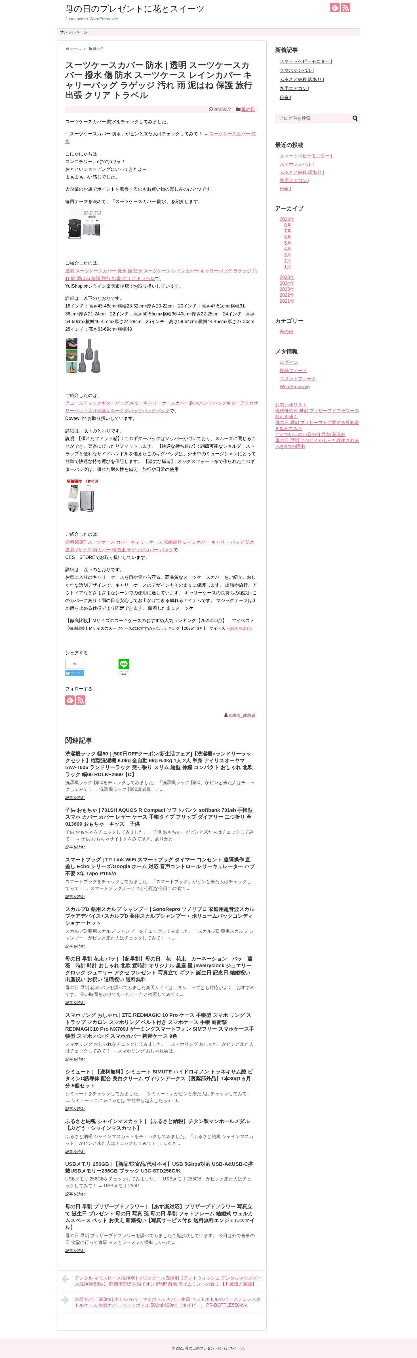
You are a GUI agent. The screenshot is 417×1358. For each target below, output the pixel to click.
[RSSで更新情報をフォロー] (345, 7)
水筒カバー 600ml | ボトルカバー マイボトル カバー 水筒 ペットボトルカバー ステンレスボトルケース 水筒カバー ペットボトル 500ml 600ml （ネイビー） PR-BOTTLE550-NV (168, 1302)
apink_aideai (242, 715)
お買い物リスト (291, 404)
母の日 (248, 109)
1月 (287, 266)
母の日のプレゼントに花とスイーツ (135, 8)
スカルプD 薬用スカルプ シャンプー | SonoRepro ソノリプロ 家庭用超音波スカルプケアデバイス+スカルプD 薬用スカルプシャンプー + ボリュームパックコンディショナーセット (159, 916)
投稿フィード (293, 370)
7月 (287, 231)
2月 (287, 261)
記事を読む (75, 797)
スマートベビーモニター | (306, 61)
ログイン (289, 362)
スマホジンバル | (297, 70)
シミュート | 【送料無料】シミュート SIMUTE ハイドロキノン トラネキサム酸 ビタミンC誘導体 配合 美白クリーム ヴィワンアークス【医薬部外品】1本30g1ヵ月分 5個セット (159, 1078)
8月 (287, 225)
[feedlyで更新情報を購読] (335, 7)
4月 (287, 249)
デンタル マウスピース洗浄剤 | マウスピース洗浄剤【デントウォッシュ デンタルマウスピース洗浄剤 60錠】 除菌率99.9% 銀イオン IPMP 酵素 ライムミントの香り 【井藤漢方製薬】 (168, 1281)
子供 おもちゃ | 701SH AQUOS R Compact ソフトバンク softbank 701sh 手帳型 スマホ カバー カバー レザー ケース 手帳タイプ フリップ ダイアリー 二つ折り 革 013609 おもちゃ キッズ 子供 (159, 817)
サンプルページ (74, 32)
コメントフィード (298, 378)
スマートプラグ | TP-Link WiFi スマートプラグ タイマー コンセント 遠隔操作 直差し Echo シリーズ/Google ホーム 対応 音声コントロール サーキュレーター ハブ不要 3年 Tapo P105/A (160, 866)
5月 (287, 243)
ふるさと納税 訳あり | (302, 79)
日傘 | (285, 97)
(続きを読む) (240, 628)
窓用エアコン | (294, 88)
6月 (287, 237)
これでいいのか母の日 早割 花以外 (310, 434)
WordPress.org (295, 386)
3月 (287, 255)
